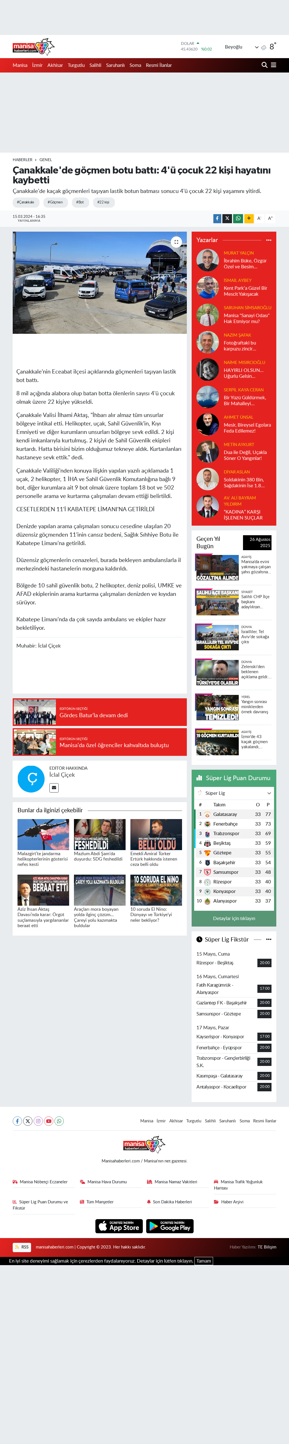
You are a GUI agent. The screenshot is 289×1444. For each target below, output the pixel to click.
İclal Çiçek (62, 775)
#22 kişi (103, 202)
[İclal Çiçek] (31, 778)
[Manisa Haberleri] (34, 46)
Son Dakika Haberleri (172, 1202)
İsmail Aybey (237, 280)
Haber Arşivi (232, 1202)
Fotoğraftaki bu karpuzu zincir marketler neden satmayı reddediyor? (245, 346)
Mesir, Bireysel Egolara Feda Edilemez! (247, 428)
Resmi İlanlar (159, 65)
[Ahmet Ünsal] (207, 424)
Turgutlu (76, 65)
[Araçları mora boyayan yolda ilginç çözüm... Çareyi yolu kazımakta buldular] (100, 889)
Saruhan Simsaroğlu (248, 308)
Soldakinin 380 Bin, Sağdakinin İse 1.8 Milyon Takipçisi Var (244, 483)
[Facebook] (17, 1121)
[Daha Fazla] (249, 218)
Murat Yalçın (239, 253)
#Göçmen (55, 202)
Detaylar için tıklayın (234, 918)
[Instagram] (38, 1121)
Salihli (95, 65)
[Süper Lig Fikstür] (269, 939)
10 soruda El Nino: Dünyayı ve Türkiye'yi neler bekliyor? (151, 914)
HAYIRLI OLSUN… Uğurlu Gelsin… (244, 373)
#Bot (80, 202)
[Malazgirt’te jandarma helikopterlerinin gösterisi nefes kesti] (43, 834)
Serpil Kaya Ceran (244, 390)
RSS (24, 1247)
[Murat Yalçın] (207, 259)
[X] (27, 1121)
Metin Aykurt (239, 445)
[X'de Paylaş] (227, 218)
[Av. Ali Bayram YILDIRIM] (207, 506)
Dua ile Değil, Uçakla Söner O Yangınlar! (245, 455)
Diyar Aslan (237, 472)
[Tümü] (269, 240)
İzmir (37, 65)
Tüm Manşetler (99, 1202)
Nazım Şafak (237, 335)
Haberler (22, 160)
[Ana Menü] (273, 65)
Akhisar (55, 65)
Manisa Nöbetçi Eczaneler (43, 1182)
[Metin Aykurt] (207, 451)
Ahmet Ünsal (238, 417)
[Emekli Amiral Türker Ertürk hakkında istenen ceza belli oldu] (156, 834)
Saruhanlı (115, 65)
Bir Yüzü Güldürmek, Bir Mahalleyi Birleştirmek (245, 401)
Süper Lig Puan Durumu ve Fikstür (40, 1205)
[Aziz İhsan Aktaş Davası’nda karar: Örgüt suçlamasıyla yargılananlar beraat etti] (43, 889)
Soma (135, 65)
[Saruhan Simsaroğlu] (207, 314)
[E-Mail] (54, 788)
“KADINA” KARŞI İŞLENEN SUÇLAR (243, 515)
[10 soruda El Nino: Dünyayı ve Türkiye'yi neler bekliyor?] (156, 889)
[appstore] (119, 1225)
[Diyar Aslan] (207, 478)
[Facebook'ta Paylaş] (217, 218)
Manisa (20, 65)
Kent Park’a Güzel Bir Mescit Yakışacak (245, 291)
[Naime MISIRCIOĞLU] (207, 369)
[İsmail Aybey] (207, 287)
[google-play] (170, 1225)
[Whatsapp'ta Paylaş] (238, 218)
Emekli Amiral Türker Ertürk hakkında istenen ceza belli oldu (153, 859)
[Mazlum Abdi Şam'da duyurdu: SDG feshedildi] (100, 834)
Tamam (203, 1261)
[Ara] (265, 65)
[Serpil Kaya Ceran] (207, 396)
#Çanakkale (25, 202)
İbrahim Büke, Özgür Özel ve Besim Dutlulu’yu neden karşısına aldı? (245, 264)
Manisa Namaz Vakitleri (176, 1182)
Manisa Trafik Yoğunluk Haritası (238, 1185)
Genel (46, 160)
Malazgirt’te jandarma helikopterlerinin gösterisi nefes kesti (42, 859)
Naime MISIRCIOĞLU (244, 363)
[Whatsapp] (59, 1121)
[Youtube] (48, 1121)
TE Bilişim (267, 1247)
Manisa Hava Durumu (107, 1182)
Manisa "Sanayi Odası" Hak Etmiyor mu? (247, 318)
